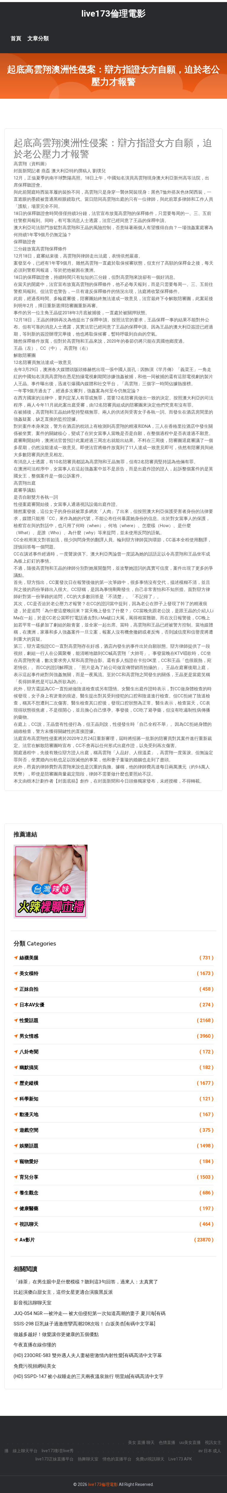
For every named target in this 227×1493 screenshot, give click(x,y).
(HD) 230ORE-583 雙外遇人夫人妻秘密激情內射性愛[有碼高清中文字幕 (88, 1355)
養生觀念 (116, 1193)
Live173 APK (180, 1459)
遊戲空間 (116, 1130)
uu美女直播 (190, 1442)
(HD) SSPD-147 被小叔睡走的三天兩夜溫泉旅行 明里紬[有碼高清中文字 (88, 1376)
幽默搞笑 (116, 1067)
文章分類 (38, 38)
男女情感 (116, 1036)
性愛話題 (116, 1020)
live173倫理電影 (113, 13)
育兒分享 (116, 1177)
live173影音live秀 (58, 1450)
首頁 (16, 38)
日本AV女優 (116, 1005)
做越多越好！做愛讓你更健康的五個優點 (56, 1334)
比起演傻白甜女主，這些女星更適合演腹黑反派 (63, 1292)
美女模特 (116, 973)
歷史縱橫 (116, 1083)
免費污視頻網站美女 (35, 1366)
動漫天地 (116, 1114)
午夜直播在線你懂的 (35, 1345)
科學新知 (116, 1099)
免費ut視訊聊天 (150, 1459)
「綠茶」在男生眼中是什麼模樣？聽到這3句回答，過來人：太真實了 (86, 1282)
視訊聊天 (116, 1224)
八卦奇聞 (116, 1052)
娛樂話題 (116, 1146)
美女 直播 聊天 (141, 1442)
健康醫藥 (116, 1208)
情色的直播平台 (117, 1459)
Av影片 (116, 1240)
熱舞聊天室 (88, 1459)
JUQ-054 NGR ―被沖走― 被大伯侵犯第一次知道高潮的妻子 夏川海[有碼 (90, 1313)
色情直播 (167, 1442)
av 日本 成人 (209, 1450)
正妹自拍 (116, 989)
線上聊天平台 (25, 1450)
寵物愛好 (116, 1161)
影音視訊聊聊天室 (32, 1303)
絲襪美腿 (116, 958)
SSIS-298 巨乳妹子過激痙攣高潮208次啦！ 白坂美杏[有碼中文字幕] (84, 1324)
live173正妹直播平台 (54, 1459)
